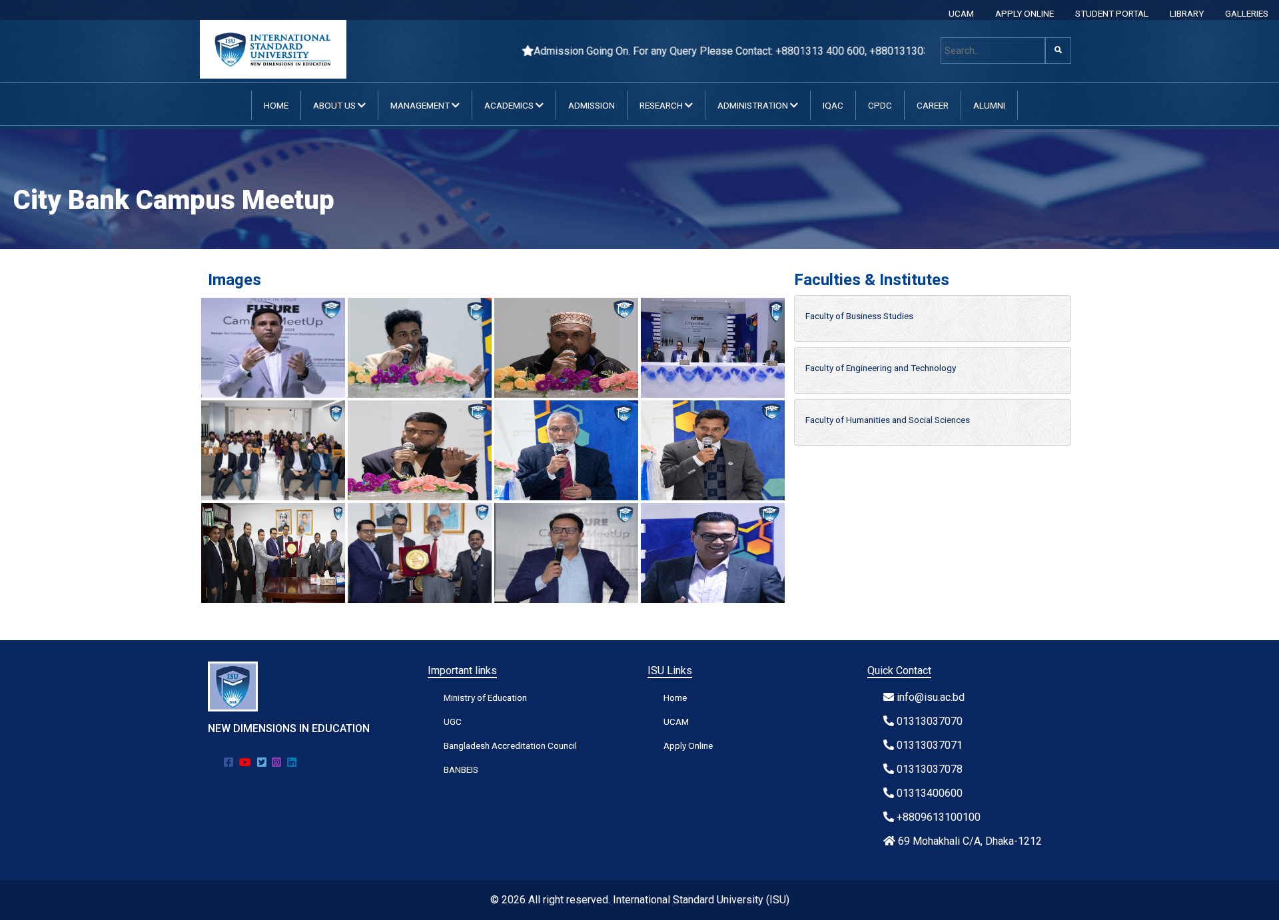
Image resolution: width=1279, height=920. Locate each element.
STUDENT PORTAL (1111, 13)
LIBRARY (1187, 13)
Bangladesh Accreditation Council (510, 745)
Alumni (989, 105)
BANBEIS (461, 769)
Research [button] (662, 105)
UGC (453, 721)
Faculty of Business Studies (859, 315)
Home (276, 105)
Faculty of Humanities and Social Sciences (887, 419)
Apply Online (688, 745)
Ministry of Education (485, 697)
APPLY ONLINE (1024, 13)
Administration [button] (753, 105)
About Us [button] (335, 105)
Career (933, 105)
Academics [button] (510, 105)
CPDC (880, 105)
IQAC (833, 105)
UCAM (961, 13)
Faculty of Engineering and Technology (880, 367)
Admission (591, 105)
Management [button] (421, 105)
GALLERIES (1246, 13)
